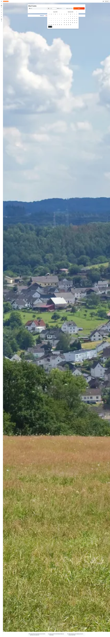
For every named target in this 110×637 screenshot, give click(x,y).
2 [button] (70, 16)
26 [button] (55, 24)
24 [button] (51, 24)
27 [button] (57, 24)
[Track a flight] (1, 14)
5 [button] (55, 18)
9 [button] (70, 18)
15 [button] (61, 20)
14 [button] (59, 20)
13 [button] (57, 20)
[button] (1, 1)
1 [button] (61, 16)
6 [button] (57, 18)
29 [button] (61, 24)
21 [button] (59, 22)
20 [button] (57, 22)
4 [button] (74, 16)
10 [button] (51, 20)
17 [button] (72, 20)
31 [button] (51, 26)
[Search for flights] (1, 4)
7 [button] (59, 18)
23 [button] (49, 24)
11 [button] (74, 18)
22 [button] (61, 22)
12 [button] (55, 20)
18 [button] (53, 22)
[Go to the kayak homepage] (5, 1)
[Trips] (1, 17)
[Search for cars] (1, 7)
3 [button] (72, 16)
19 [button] (55, 22)
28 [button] (59, 24)
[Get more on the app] (1, 10)
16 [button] (70, 20)
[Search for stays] (1, 6)
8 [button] (61, 18)
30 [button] (49, 26)
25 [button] (53, 24)
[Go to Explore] (1, 12)
